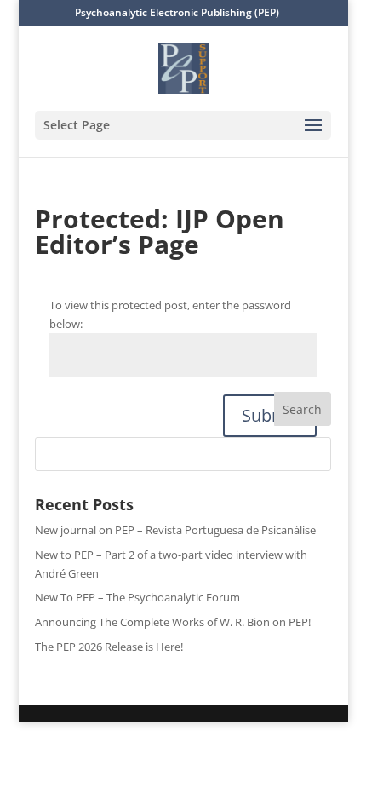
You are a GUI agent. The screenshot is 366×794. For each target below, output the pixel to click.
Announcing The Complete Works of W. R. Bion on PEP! (173, 622)
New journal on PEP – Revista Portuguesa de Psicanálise (175, 530)
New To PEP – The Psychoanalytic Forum (137, 597)
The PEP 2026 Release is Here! (109, 646)
